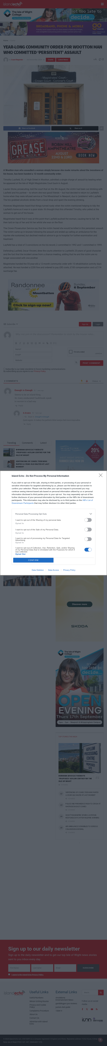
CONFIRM (33, 560)
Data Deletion (38, 570)
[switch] (88, 520)
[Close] (101, 476)
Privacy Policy (69, 570)
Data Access (53, 570)
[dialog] (53, 523)
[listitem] (53, 513)
